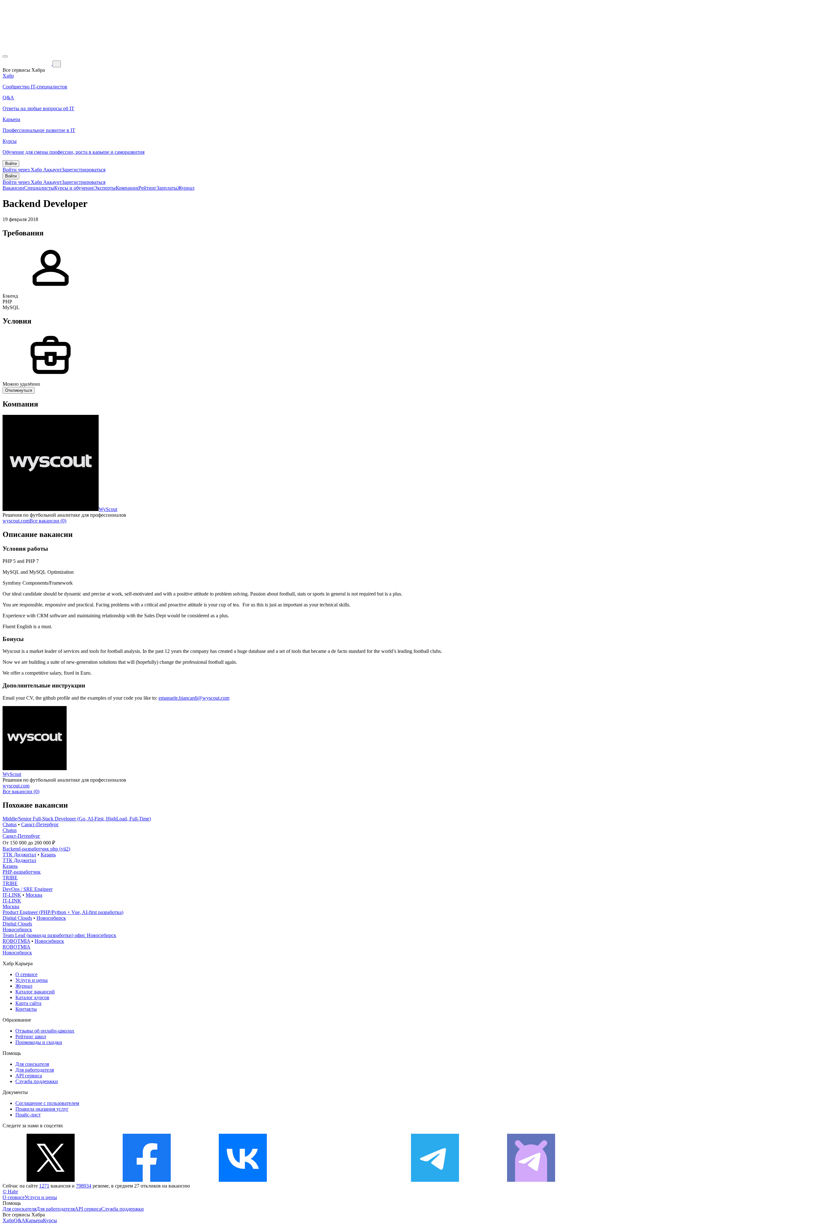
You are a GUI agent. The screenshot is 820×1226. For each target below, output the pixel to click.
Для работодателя (34, 1070)
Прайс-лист (28, 1114)
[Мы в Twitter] (51, 1180)
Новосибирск (51, 918)
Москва (34, 895)
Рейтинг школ (30, 1036)
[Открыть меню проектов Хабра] (5, 56)
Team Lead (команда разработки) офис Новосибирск (59, 935)
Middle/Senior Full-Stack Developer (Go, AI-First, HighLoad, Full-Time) (77, 818)
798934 (83, 1186)
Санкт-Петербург (40, 824)
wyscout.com (16, 520)
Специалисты (39, 188)
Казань (48, 854)
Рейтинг (147, 188)
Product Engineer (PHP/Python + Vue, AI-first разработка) (63, 912)
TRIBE (10, 877)
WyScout (108, 509)
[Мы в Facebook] (147, 1180)
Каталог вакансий (35, 991)
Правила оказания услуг (42, 1109)
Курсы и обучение (74, 188)
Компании (127, 188)
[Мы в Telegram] (435, 1180)
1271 (44, 1186)
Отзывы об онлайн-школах (44, 1030)
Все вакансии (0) (47, 520)
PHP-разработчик (22, 872)
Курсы (50, 1220)
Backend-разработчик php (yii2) (36, 849)
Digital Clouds (17, 918)
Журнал (185, 188)
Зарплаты (167, 188)
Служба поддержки (36, 1081)
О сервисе (26, 974)
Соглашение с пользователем (47, 1103)
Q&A (19, 1220)
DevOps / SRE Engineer (28, 889)
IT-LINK (12, 895)
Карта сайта (28, 1003)
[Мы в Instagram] (339, 1180)
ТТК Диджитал (19, 854)
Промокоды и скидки (38, 1042)
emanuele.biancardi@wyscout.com (194, 698)
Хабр (8, 1220)
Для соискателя (32, 1064)
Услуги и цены (31, 980)
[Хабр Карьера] (28, 63)
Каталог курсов (32, 997)
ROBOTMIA (16, 941)
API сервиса (28, 1075)
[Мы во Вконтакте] (243, 1180)
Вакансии (13, 188)
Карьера (34, 1220)
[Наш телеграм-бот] (531, 1180)
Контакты (26, 1009)
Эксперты (105, 188)
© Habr (10, 1191)
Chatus (10, 824)
